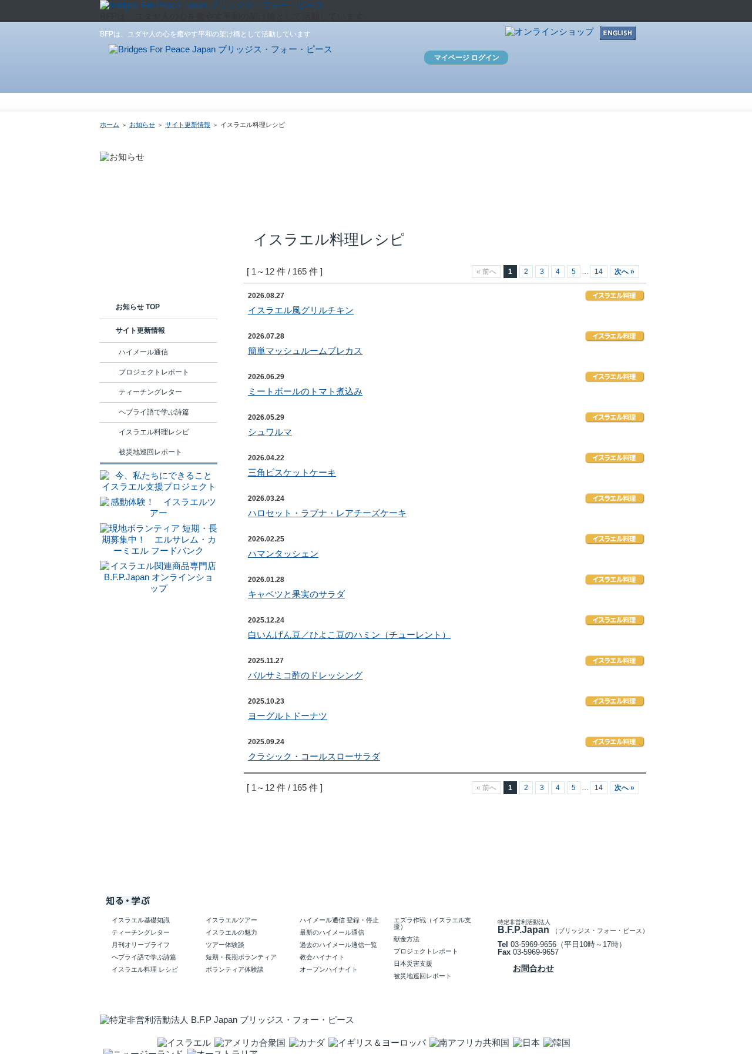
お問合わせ (426, 35)
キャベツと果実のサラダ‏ (296, 594)
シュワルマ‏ (270, 432)
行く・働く (484, 100)
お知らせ (349, 103)
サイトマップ (479, 35)
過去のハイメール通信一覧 (338, 944)
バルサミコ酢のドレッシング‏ (305, 675)
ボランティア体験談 (235, 969)
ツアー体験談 (225, 944)
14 (599, 271)
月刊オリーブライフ (141, 944)
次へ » (624, 271)
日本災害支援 (413, 963)
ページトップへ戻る (605, 868)
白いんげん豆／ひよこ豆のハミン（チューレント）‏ (349, 635)
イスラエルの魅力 (231, 932)
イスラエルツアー (231, 919)
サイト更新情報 (187, 124)
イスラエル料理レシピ (154, 432)
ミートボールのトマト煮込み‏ (305, 391)
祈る (551, 100)
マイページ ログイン (466, 57)
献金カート (522, 60)
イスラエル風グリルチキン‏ (301, 310)
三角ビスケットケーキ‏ (292, 472)
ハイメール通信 (143, 352)
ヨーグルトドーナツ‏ (287, 716)
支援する (618, 100)
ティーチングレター (150, 392)
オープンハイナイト (329, 969)
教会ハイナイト (322, 957)
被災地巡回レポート (150, 452)
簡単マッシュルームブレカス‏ (305, 351)
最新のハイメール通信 (332, 932)
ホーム (244, 103)
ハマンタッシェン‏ (283, 553)
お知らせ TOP (138, 307)
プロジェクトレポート (154, 372)
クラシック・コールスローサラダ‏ (314, 756)
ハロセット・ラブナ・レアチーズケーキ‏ (327, 513)
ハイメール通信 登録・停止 (339, 919)
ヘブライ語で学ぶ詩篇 (154, 412)
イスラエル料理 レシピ (145, 969)
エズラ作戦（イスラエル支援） (432, 923)
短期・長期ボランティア (241, 957)
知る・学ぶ (416, 100)
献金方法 (406, 938)
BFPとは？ (296, 103)
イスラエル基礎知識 (141, 919)
